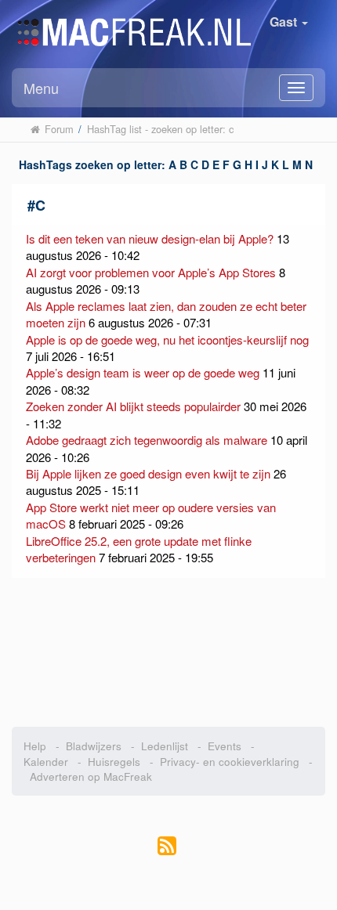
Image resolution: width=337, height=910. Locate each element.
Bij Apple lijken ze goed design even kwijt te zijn (148, 473)
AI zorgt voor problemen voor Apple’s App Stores (151, 272)
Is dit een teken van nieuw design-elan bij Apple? (150, 238)
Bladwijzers (93, 745)
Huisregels (114, 761)
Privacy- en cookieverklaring (229, 761)
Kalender (46, 761)
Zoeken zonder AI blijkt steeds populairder (133, 406)
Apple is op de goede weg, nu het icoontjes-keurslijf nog (167, 339)
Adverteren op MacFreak (91, 776)
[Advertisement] (168, 652)
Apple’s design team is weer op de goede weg (142, 372)
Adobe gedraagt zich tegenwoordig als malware (146, 440)
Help (35, 745)
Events (224, 745)
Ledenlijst (164, 745)
